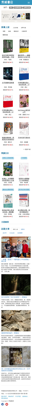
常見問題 (18, 396)
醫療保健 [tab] (5, 35)
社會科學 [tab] (24, 31)
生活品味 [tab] (12, 233)
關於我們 (4, 396)
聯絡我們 (11, 396)
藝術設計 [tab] (16, 31)
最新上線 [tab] (15, 229)
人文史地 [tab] (15, 27)
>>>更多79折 (27, 149)
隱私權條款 (4, 398)
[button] (3, 17)
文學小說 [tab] (23, 27)
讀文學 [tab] (4, 233)
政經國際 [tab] (20, 233)
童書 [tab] (4, 31)
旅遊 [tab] (9, 31)
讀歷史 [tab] (23, 229)
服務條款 (25, 396)
